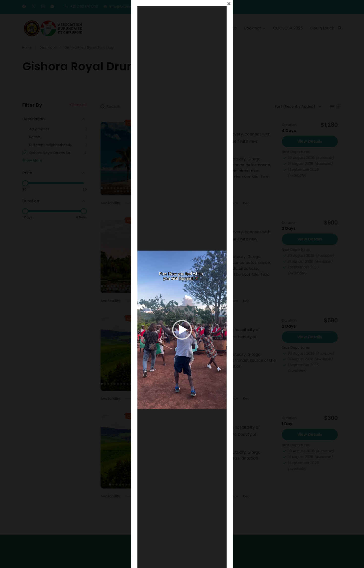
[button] (182, 330)
